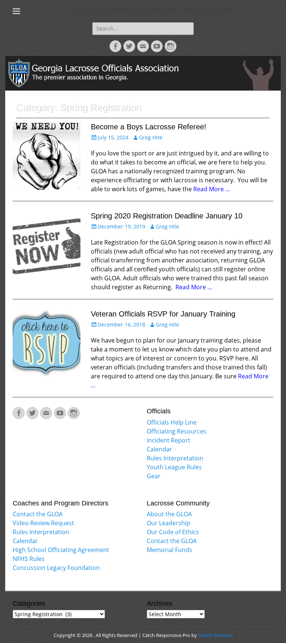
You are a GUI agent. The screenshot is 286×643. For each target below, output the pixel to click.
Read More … (211, 189)
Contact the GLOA (38, 514)
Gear (154, 476)
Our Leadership (168, 523)
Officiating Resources (176, 431)
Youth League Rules (174, 467)
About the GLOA (169, 514)
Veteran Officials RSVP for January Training (163, 314)
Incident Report (168, 440)
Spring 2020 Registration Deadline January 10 (166, 216)
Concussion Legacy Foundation (56, 568)
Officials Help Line (172, 422)
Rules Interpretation (175, 458)
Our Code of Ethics (173, 532)
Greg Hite (150, 137)
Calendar (159, 449)
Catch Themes (215, 635)
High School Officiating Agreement (61, 550)
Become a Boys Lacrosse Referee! (148, 127)
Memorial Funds (169, 550)
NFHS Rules (29, 559)
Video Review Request (43, 523)
